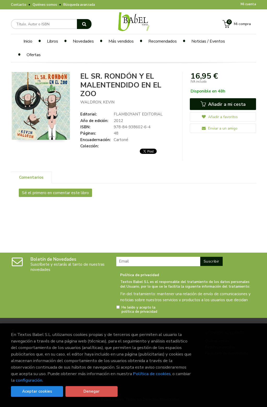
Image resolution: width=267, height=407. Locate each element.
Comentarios (31, 177)
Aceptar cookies (37, 391)
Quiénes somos (45, 4)
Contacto (18, 4)
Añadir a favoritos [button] (222, 116)
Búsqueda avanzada (79, 4)
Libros (52, 41)
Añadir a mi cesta (226, 104)
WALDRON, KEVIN (97, 102)
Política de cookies (152, 374)
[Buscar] (84, 24)
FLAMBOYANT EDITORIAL (138, 114)
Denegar (91, 391)
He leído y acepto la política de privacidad (139, 309)
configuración (29, 380)
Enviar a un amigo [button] (222, 128)
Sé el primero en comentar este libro (55, 193)
